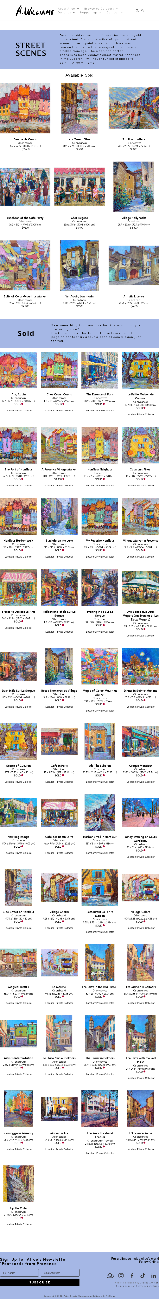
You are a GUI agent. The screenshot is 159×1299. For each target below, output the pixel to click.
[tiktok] (142, 1275)
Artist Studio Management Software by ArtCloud (89, 1296)
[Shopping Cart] (142, 10)
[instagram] (121, 1275)
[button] (69, 9)
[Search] (137, 10)
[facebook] (131, 1275)
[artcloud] (110, 1275)
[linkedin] (153, 1275)
